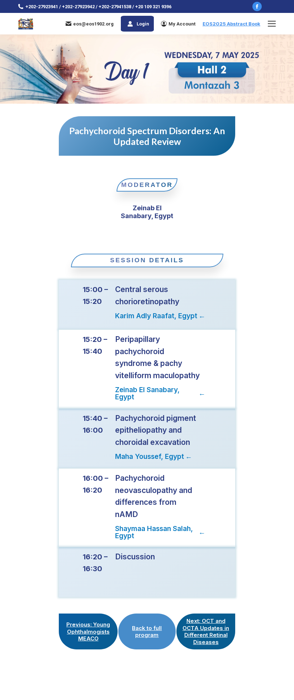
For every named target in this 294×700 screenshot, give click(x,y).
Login (143, 24)
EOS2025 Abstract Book (231, 24)
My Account (182, 24)
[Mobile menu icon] (271, 23)
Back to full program (147, 632)
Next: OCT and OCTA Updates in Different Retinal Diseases (205, 631)
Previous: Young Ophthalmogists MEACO (88, 631)
